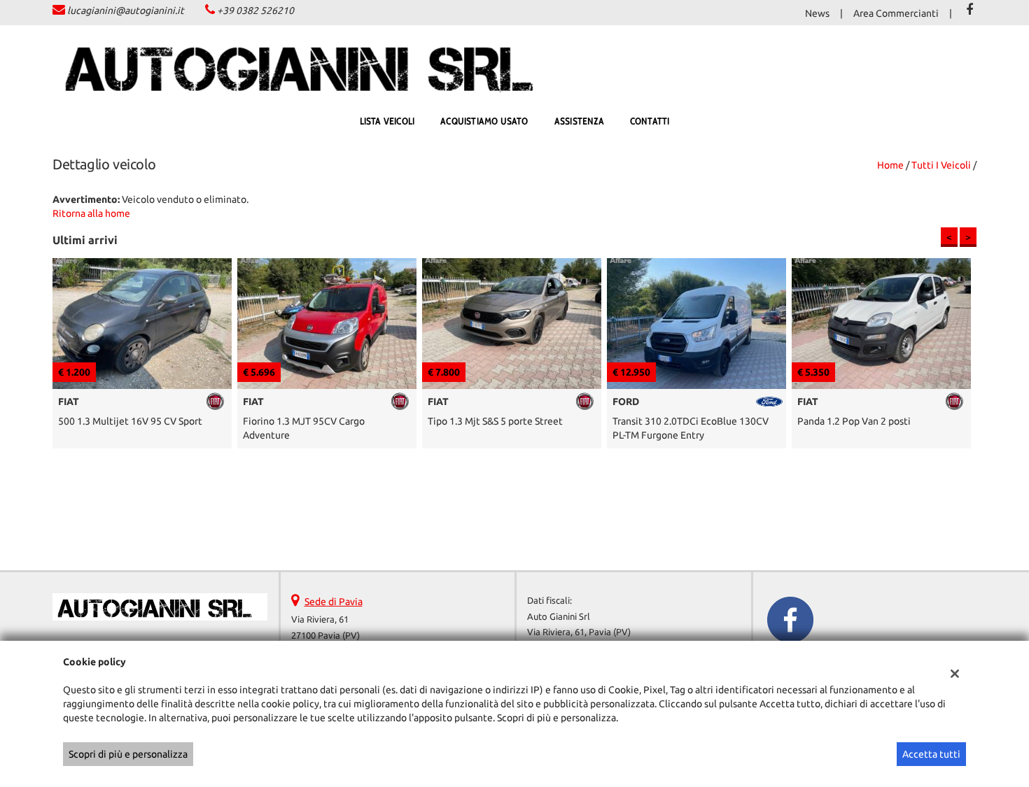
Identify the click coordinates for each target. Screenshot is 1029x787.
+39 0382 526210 (255, 10)
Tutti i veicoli (941, 165)
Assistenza (579, 121)
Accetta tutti (931, 754)
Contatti (650, 121)
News (817, 13)
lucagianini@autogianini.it (125, 10)
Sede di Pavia (333, 601)
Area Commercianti (896, 13)
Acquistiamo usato (484, 121)
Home (890, 165)
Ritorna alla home (91, 213)
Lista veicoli (387, 121)
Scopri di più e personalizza (128, 754)
